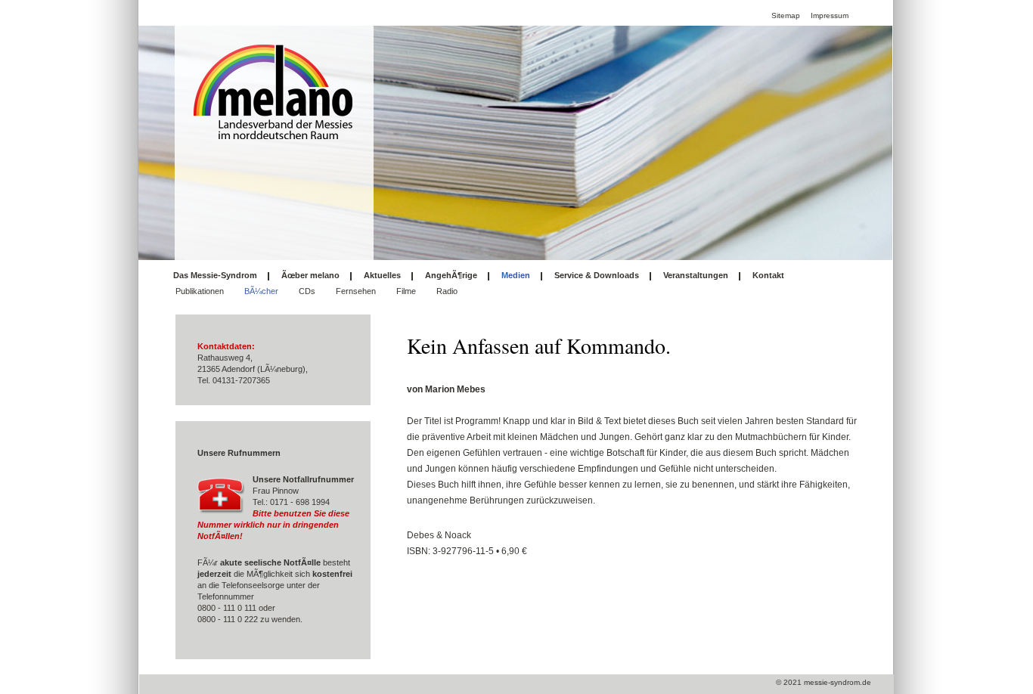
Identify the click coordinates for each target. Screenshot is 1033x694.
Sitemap (785, 15)
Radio (447, 291)
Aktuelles (382, 275)
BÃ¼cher (261, 291)
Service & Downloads (596, 275)
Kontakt (768, 275)
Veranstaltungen (695, 275)
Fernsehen (356, 291)
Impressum (829, 15)
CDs (307, 291)
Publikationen (199, 291)
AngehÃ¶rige (451, 275)
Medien (515, 275)
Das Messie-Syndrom (215, 275)
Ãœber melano (310, 275)
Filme (406, 291)
